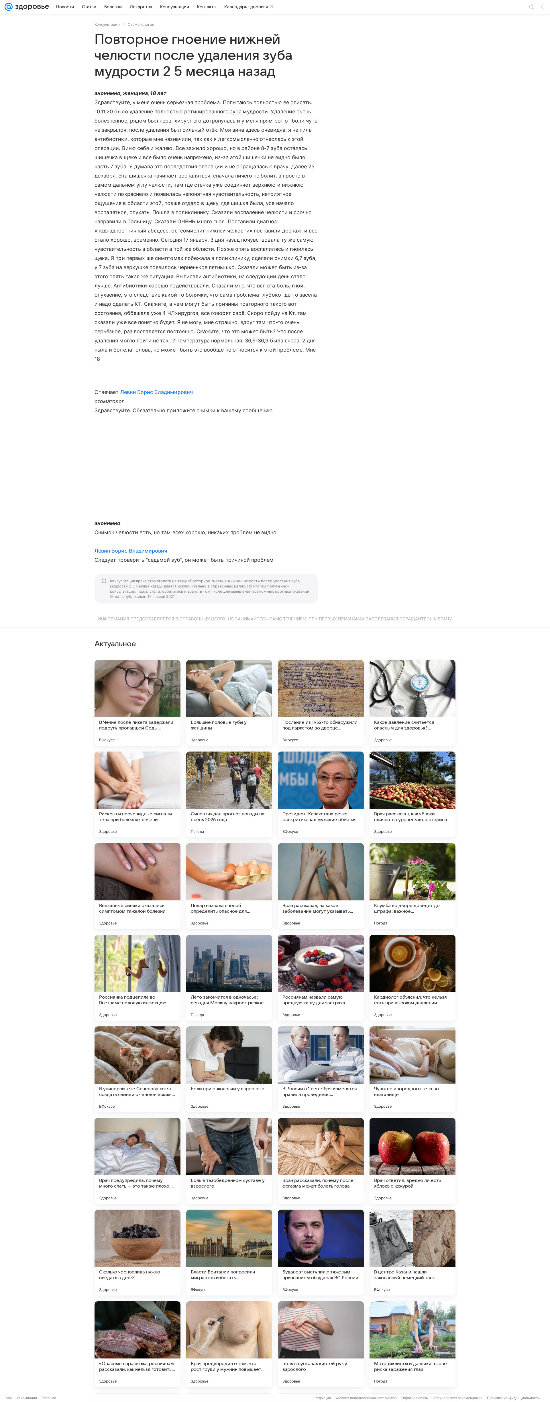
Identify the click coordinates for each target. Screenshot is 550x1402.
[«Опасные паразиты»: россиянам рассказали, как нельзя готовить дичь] (137, 1344)
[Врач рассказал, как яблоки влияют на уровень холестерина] (412, 794)
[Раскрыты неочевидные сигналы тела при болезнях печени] (137, 794)
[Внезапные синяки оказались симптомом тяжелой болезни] (137, 886)
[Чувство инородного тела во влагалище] (412, 1069)
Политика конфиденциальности (513, 1398)
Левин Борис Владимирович (156, 392)
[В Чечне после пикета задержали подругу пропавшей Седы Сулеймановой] (137, 703)
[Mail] (9, 7)
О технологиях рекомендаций (457, 1398)
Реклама (49, 1398)
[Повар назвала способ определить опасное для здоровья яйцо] (229, 886)
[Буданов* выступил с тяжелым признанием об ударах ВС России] (321, 1252)
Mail (9, 1398)
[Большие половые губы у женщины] (229, 703)
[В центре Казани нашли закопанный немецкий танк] (412, 1252)
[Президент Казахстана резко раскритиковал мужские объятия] (321, 794)
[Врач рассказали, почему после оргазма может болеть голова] (321, 1161)
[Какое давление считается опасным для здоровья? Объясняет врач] (412, 703)
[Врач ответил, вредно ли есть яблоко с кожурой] (412, 1161)
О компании (27, 1398)
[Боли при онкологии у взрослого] (229, 1069)
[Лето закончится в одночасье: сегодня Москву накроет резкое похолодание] (229, 978)
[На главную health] (31, 7)
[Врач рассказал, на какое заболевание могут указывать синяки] (321, 886)
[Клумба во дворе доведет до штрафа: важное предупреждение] (412, 886)
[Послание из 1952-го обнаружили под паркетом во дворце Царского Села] (321, 703)
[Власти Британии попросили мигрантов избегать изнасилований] (229, 1252)
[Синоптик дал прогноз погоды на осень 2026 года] (229, 794)
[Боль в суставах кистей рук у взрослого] (321, 1344)
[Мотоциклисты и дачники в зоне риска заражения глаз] (412, 1344)
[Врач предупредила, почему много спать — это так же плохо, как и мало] (137, 1161)
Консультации (107, 24)
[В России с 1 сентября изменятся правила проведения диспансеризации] (321, 1069)
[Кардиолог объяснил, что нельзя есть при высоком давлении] (412, 978)
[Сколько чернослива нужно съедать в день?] (137, 1252)
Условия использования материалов (366, 1398)
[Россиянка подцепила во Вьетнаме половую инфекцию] (137, 978)
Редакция (323, 1398)
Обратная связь (414, 1398)
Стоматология (141, 24)
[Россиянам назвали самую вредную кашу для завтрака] (321, 978)
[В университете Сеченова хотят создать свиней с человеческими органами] (137, 1069)
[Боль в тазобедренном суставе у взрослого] (229, 1161)
